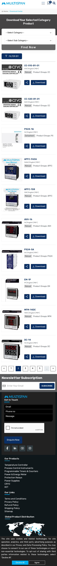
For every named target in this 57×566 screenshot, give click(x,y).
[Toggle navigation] (43, 3)
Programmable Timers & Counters (21, 471)
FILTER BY (13, 56)
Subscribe (46, 386)
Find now (28, 47)
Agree (37, 563)
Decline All (20, 563)
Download (40, 82)
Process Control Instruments (19, 468)
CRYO (7, 484)
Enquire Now (13, 440)
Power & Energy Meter (16, 474)
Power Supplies (12, 480)
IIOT (6, 487)
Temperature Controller (16, 465)
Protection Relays (13, 477)
